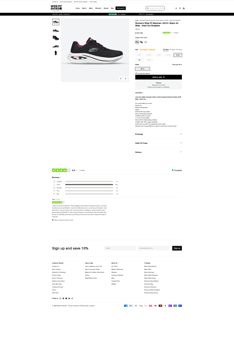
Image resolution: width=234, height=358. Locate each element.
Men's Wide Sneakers (66, 1)
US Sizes (166, 49)
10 (148, 55)
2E (142, 69)
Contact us (55, 1)
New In (84, 8)
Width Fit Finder (141, 143)
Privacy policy (84, 306)
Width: (157, 64)
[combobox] (155, 8)
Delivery (138, 152)
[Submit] (148, 8)
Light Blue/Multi (146, 42)
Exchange (139, 134)
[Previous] (121, 78)
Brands (106, 8)
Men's (91, 8)
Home (78, 8)
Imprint (92, 306)
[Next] (125, 78)
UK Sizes (172, 49)
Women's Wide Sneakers (81, 1)
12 (167, 55)
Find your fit (120, 8)
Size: (158, 49)
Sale (112, 8)
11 (157, 55)
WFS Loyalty (93, 1)
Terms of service (73, 306)
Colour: (141, 37)
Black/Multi (137, 42)
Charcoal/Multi (141, 42)
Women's (98, 8)
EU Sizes (179, 49)
